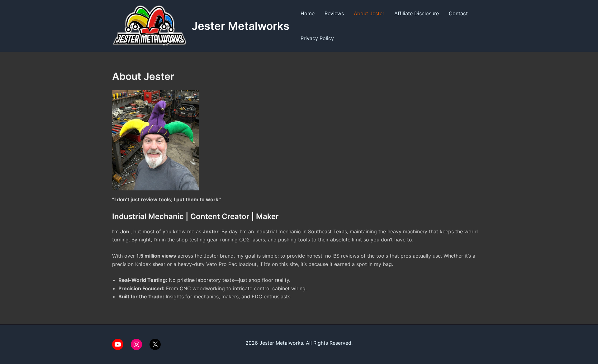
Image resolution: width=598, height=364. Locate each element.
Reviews (334, 13)
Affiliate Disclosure (416, 13)
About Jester (369, 13)
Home (308, 13)
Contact (458, 13)
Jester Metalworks (240, 25)
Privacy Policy (317, 38)
